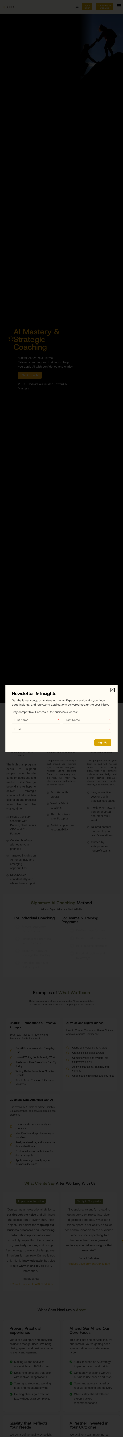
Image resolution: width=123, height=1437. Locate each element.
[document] (61, 718)
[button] (112, 690)
